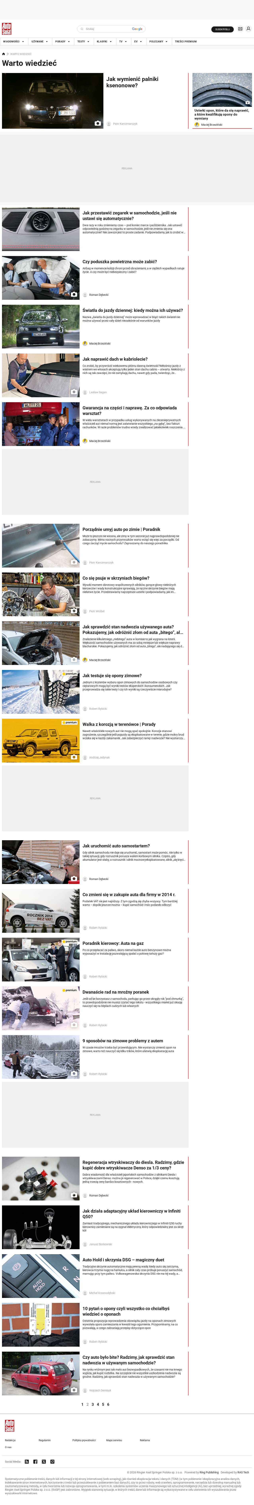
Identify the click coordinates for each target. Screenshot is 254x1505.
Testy (81, 41)
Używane (37, 41)
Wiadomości (11, 41)
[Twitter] (44, 1461)
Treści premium (186, 41)
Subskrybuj (222, 29)
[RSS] (27, 1461)
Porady (60, 41)
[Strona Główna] (6, 29)
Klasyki (102, 41)
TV (120, 41)
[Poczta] (240, 28)
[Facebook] (35, 1461)
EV (136, 41)
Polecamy (156, 41)
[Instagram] (52, 1461)
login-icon (248, 28)
